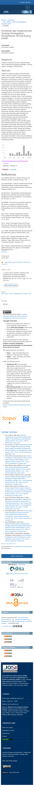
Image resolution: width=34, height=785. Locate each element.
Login (29, 2)
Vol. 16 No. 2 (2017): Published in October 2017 (13, 23)
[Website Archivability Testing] (7, 739)
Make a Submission (17, 556)
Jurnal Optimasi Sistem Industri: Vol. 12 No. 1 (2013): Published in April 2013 (18, 441)
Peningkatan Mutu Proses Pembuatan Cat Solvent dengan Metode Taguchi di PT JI (18, 467)
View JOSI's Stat (14, 772)
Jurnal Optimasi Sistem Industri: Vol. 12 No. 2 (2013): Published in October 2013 (18, 493)
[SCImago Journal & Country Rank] (17, 573)
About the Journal (7, 727)
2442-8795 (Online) (11, 761)
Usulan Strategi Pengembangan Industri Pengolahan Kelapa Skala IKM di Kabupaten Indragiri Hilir (18, 478)
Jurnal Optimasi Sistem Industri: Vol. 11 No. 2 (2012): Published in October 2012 (17, 461)
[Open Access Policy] (17, 602)
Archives (11, 20)
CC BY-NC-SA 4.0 (7, 626)
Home (3, 20)
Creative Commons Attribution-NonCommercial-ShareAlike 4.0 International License (15, 316)
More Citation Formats (11, 285)
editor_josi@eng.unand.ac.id (14, 698)
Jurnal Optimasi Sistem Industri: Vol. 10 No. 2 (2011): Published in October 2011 (18, 518)
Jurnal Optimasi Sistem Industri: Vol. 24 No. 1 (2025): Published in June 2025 (18, 507)
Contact (4, 736)
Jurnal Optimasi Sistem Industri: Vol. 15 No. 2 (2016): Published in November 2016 (18, 452)
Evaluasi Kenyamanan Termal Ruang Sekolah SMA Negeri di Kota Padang (18, 437)
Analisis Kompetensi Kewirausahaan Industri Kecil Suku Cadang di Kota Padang (18, 458)
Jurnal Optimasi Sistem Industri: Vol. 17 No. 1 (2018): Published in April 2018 (17, 471)
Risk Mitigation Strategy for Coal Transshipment (18, 536)
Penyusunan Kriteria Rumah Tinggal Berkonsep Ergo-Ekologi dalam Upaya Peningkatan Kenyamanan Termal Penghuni (18, 447)
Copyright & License (8, 730)
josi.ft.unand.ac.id (13, 704)
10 (12, 544)
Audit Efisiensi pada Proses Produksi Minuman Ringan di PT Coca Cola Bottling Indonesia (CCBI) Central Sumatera (18, 489)
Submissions (6, 733)
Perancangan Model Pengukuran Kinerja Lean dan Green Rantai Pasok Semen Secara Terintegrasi (18, 513)
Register (23, 2)
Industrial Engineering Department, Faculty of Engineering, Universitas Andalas (16, 621)
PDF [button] (5, 251)
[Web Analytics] (5, 772)
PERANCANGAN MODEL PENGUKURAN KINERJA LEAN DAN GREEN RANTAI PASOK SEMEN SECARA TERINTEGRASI (18, 525)
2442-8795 (22, 564)
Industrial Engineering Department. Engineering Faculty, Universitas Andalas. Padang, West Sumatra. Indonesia (16, 754)
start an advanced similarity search (21, 546)
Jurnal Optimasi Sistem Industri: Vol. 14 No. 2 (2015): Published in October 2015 (18, 482)
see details (13, 169)
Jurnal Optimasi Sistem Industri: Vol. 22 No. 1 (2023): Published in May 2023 (18, 539)
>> (15, 544)
